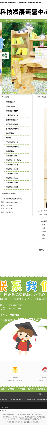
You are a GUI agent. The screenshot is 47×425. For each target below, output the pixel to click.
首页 (38, 97)
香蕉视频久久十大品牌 (13, 160)
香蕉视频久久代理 (12, 169)
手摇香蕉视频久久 (12, 142)
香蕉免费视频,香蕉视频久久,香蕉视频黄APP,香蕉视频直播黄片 (20, 2)
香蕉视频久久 (10, 102)
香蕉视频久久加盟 (12, 174)
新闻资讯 (31, 389)
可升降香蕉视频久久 (13, 124)
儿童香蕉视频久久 (12, 115)
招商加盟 (41, 389)
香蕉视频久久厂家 (12, 165)
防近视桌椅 (10, 133)
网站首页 (9, 20)
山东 (1, 407)
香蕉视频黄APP (11, 106)
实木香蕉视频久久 (12, 120)
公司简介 (28, 20)
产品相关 (21, 389)
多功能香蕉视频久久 (13, 129)
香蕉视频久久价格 (12, 178)
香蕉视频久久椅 (11, 156)
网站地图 (3, 410)
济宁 (6, 407)
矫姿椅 (8, 138)
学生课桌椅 (10, 151)
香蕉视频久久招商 (12, 187)
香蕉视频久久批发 (12, 183)
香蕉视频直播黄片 (12, 111)
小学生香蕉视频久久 (13, 147)
